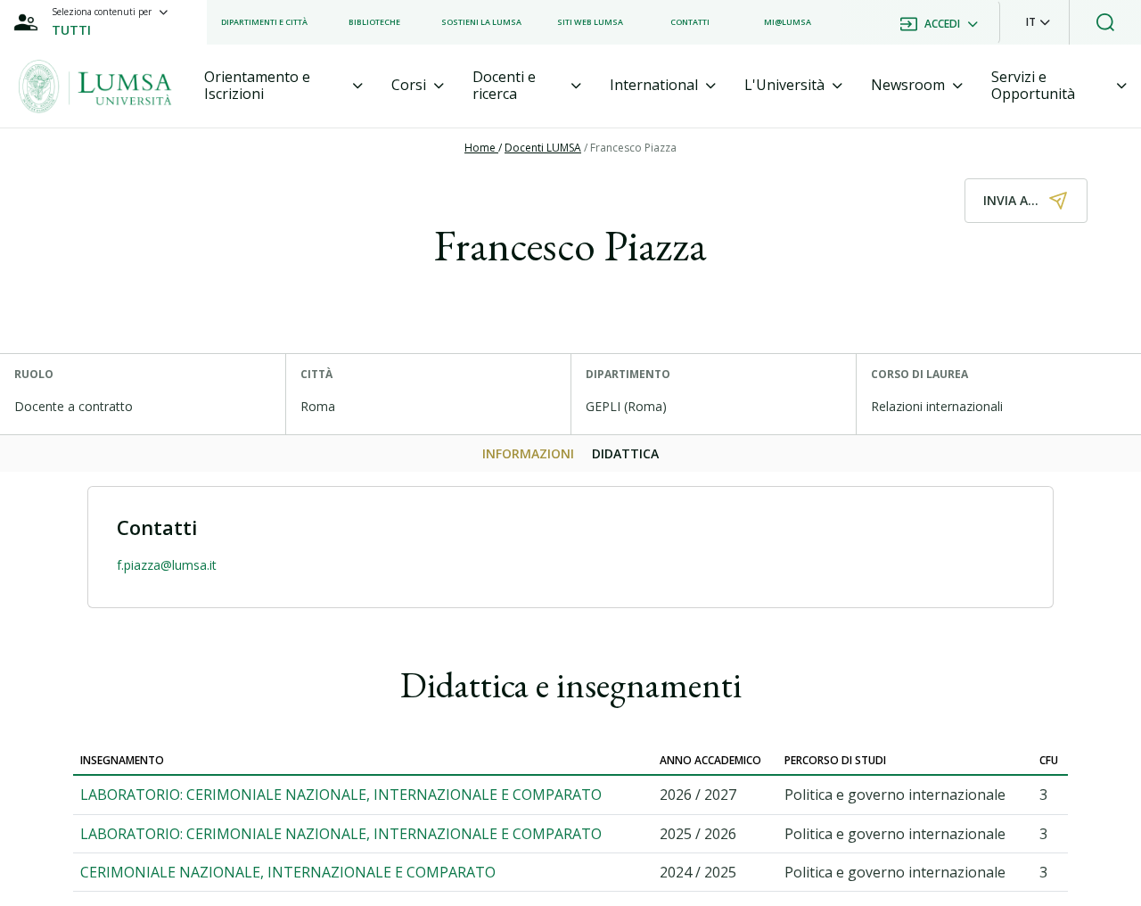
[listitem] (264, 22)
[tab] (283, 86)
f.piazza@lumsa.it (167, 564)
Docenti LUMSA (543, 147)
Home (481, 147)
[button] (1038, 22)
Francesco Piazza (633, 147)
